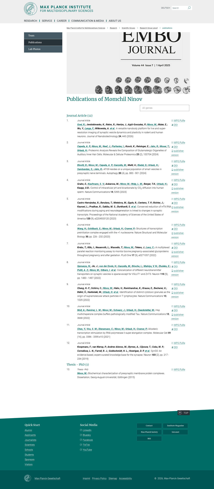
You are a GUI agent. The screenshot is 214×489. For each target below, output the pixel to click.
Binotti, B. (82, 165)
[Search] (189, 8)
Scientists (30, 444)
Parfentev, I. (118, 146)
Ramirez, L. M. (93, 310)
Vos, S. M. (92, 329)
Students (29, 454)
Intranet (175, 432)
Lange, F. (89, 128)
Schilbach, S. (94, 228)
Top (186, 412)
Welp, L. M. (137, 184)
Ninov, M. (152, 124)
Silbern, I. (106, 270)
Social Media (88, 425)
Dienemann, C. (106, 329)
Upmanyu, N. (84, 266)
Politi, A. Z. (83, 270)
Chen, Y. (81, 329)
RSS (149, 438)
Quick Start (32, 425)
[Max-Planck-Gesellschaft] (29, 478)
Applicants (30, 435)
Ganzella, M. (120, 165)
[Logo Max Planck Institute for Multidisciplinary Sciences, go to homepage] (78, 8)
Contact (149, 426)
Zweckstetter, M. (146, 310)
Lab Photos (34, 49)
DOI (176, 124)
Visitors (28, 464)
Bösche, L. (137, 266)
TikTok (86, 444)
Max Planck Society (149, 432)
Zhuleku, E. (164, 266)
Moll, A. (81, 310)
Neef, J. (107, 146)
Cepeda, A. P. (84, 146)
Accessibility (125, 478)
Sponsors (29, 459)
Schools (29, 449)
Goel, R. (81, 124)
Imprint (86, 478)
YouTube (87, 449)
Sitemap (113, 478)
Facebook (88, 440)
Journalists (30, 440)
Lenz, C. (150, 247)
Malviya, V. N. (151, 266)
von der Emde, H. (108, 266)
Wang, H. (82, 228)
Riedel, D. (142, 165)
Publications (35, 42)
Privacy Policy (99, 478)
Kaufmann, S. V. (96, 184)
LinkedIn (87, 430)
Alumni (28, 430)
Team (31, 35)
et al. (112, 128)
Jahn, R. (154, 146)
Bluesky (87, 435)
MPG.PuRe (179, 120)
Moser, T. (164, 146)
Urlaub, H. (82, 150)
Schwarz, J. (119, 310)
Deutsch (165, 8)
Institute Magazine (175, 426)
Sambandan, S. (85, 169)
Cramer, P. (130, 228)
